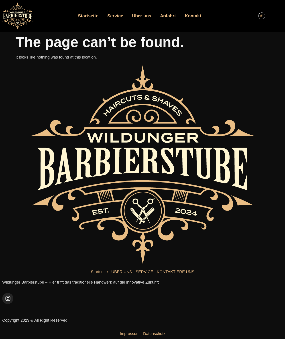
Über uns (141, 15)
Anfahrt (168, 15)
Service (115, 15)
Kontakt (193, 15)
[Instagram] (261, 15)
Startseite (88, 15)
